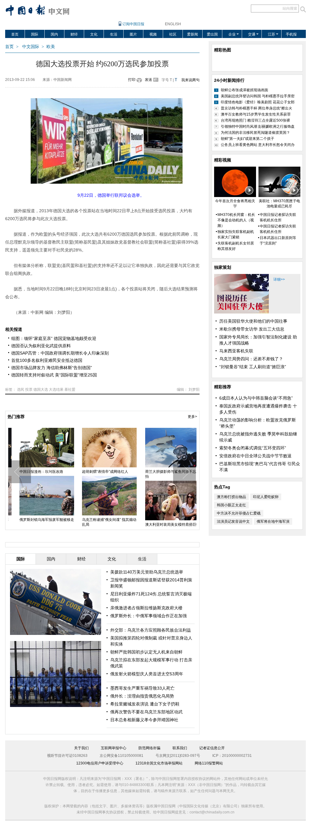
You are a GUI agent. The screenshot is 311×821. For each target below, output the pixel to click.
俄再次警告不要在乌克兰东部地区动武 (146, 711)
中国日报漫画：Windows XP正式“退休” (164, 474)
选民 (20, 389)
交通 (251, 34)
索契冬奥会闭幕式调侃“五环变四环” (252, 447)
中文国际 (30, 46)
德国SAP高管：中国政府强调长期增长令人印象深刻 (60, 353)
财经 (74, 34)
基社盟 (69, 389)
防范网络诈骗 (149, 748)
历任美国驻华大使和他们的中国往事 (253, 321)
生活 (113, 34)
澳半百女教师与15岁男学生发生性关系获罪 (256, 114)
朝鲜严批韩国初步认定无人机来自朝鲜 (146, 652)
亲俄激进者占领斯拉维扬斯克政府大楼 (146, 607)
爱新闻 (192, 34)
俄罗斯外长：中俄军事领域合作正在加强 (148, 615)
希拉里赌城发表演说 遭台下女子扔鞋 (144, 703)
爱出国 (212, 34)
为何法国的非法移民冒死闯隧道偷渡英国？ (255, 132)
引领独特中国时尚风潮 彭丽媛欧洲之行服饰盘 (258, 126)
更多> (192, 416)
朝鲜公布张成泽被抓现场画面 (244, 90)
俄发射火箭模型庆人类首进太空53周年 (146, 673)
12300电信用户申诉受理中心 (99, 763)
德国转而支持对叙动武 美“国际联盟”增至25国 (54, 374)
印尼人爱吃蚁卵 (266, 497)
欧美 (50, 46)
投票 (28, 389)
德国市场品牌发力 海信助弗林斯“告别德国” (51, 367)
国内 (54, 34)
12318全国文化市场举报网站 (159, 763)
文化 (93, 34)
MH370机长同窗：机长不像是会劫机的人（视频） (236, 220)
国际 (34, 34)
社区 (172, 34)
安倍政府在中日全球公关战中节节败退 (255, 455)
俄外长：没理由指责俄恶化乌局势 (142, 696)
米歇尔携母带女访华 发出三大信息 (251, 329)
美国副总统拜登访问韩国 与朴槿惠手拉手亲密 (258, 96)
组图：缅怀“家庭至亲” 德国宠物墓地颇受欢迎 (53, 338)
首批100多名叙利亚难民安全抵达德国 (46, 360)
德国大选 (40, 389)
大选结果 (56, 389)
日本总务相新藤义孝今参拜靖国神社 (144, 719)
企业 (232, 34)
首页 (15, 34)
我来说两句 (190, 80)
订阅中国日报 (133, 24)
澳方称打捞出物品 (231, 497)
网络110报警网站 (209, 763)
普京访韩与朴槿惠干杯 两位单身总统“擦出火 (256, 108)
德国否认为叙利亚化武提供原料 (41, 345)
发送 (148, 80)
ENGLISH (173, 24)
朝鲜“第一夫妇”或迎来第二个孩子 (247, 139)
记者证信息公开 (212, 748)
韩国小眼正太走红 (231, 505)
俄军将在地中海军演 (273, 521)
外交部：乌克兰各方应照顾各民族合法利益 (150, 630)
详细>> (279, 279)
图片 (133, 34)
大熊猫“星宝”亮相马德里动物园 (100, 471)
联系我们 (180, 748)
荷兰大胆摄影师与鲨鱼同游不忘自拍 (39, 474)
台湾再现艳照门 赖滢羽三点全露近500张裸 (255, 120)
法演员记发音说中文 (233, 521)
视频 (153, 34)
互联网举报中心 (113, 748)
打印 (131, 80)
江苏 (271, 34)
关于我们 (81, 748)
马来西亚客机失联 (236, 350)
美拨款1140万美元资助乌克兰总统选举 (146, 572)
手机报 (291, 34)
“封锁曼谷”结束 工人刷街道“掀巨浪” (252, 366)
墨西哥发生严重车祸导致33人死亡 (142, 688)
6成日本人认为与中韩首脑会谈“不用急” (256, 398)
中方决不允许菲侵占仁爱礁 (239, 513)
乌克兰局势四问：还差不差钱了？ (251, 358)
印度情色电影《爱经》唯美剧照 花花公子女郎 (258, 102)
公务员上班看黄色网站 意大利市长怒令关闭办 (258, 145)
